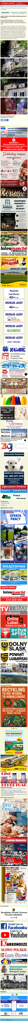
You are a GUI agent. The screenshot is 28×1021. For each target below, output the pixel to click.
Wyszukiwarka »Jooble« (5, 502)
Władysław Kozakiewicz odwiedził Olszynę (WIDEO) (12, 790)
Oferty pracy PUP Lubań (5, 503)
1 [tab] (11, 728)
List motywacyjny (4, 505)
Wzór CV (2, 504)
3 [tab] (14, 728)
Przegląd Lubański (7, 3)
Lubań (6, 8)
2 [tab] (13, 728)
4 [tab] (16, 728)
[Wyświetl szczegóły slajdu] (14, 706)
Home (2, 8)
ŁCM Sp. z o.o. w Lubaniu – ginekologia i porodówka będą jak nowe (15, 791)
